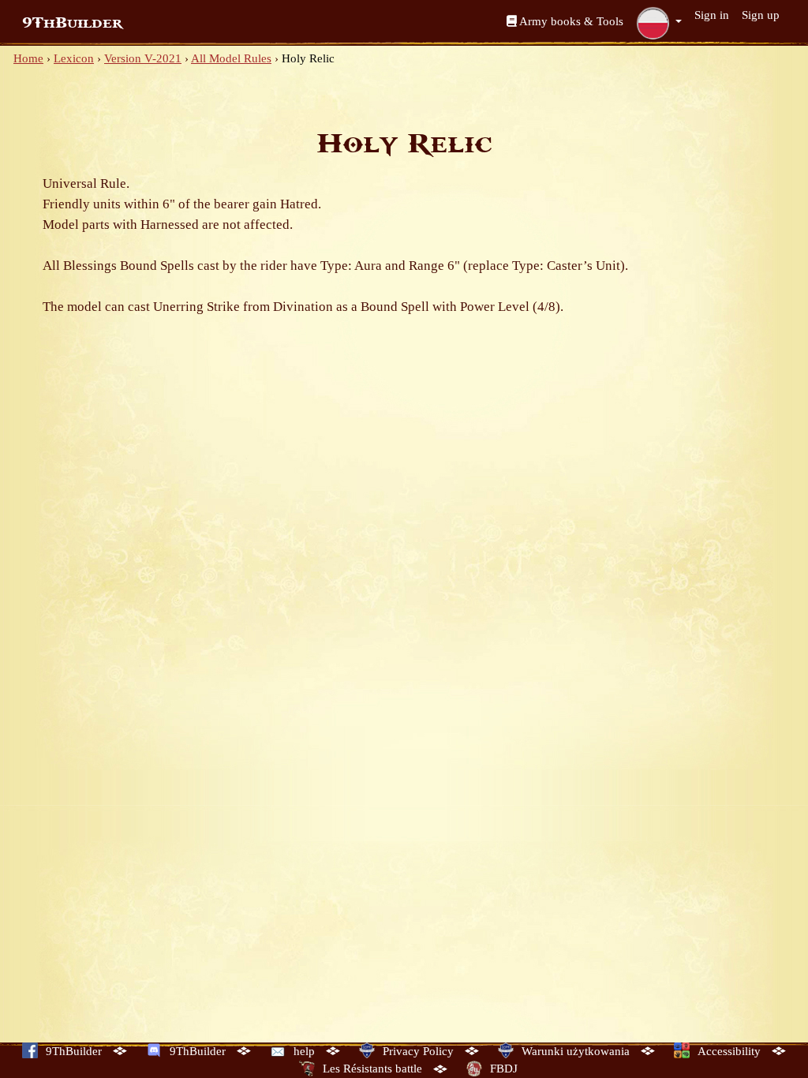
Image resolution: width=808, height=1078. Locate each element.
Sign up (761, 15)
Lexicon (74, 58)
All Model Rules (231, 58)
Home (28, 58)
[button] (659, 23)
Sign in (711, 15)
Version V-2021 (142, 58)
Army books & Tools (570, 21)
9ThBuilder (72, 23)
